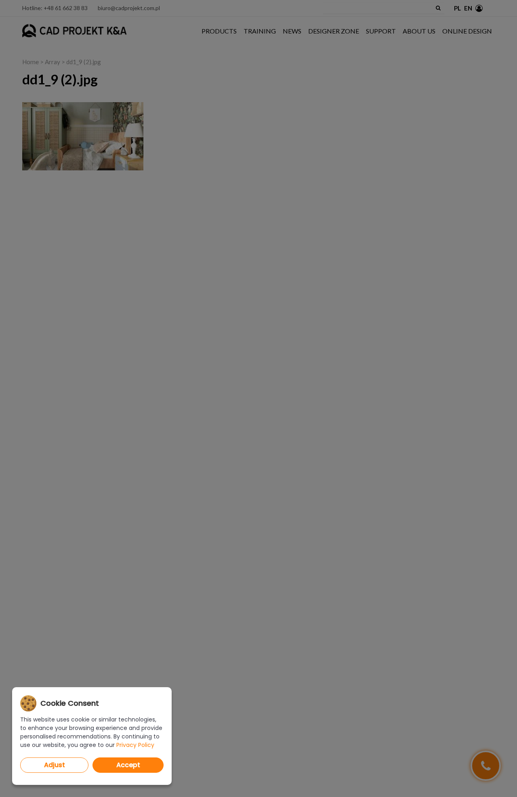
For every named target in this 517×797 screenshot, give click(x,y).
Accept (128, 765)
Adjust (54, 765)
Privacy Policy (135, 745)
